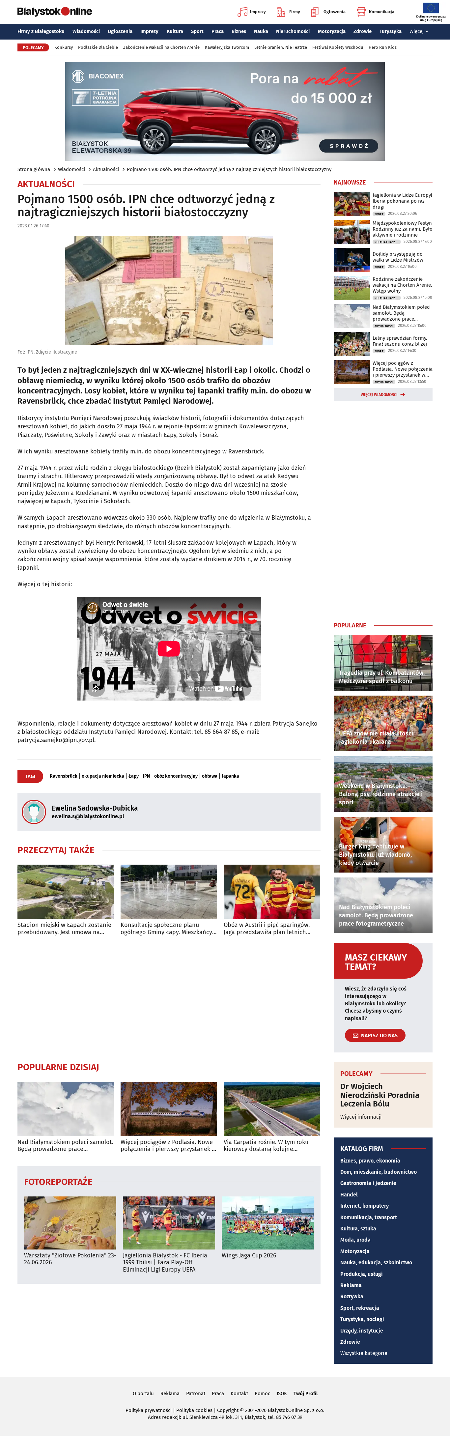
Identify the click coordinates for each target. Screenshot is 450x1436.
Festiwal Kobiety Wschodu (337, 47)
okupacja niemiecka (103, 776)
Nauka (261, 31)
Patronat (195, 1393)
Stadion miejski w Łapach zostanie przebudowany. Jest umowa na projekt (64, 929)
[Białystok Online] (54, 12)
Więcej (416, 31)
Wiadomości (86, 31)
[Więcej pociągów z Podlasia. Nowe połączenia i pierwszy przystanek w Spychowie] (169, 1109)
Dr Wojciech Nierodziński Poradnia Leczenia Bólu (379, 1095)
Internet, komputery (364, 1206)
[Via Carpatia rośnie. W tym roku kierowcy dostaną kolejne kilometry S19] (272, 1109)
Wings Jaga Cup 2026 (249, 1255)
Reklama (351, 1285)
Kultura (175, 31)
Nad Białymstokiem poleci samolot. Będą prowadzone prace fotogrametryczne (65, 1146)
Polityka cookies (194, 1410)
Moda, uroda (355, 1240)
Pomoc (262, 1393)
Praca (217, 31)
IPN (146, 776)
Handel (349, 1195)
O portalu (143, 1393)
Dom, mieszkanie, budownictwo (378, 1172)
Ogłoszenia (334, 11)
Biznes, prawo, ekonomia (370, 1161)
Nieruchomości (293, 31)
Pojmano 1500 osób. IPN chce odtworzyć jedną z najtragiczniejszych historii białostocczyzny (229, 169)
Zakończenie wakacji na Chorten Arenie (161, 47)
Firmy (294, 11)
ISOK (282, 1393)
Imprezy (258, 11)
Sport (197, 31)
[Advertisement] (169, 998)
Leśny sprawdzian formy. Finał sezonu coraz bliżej (400, 341)
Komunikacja (381, 11)
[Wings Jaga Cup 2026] (268, 1222)
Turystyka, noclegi (362, 1319)
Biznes (239, 31)
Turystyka (391, 31)
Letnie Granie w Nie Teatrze (280, 47)
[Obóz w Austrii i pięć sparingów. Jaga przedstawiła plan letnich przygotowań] (272, 892)
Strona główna (33, 169)
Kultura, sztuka (358, 1228)
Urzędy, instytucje (361, 1331)
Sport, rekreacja (359, 1308)
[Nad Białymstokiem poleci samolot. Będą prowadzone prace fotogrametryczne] (65, 1109)
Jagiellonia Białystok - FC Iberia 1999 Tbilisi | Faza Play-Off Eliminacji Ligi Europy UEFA (165, 1262)
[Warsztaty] (70, 1222)
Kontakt (239, 1393)
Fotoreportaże (58, 1181)
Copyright (228, 1410)
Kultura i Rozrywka (388, 242)
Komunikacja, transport (368, 1217)
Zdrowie (362, 31)
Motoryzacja (332, 31)
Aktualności (106, 169)
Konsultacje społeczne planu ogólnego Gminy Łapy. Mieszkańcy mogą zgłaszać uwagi (166, 929)
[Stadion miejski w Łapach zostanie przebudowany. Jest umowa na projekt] (65, 892)
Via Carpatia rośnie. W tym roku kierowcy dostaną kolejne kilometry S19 (266, 1146)
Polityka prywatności (149, 1410)
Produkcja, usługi (361, 1274)
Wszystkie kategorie (363, 1353)
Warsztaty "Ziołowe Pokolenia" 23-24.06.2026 (70, 1259)
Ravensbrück (63, 776)
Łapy (133, 776)
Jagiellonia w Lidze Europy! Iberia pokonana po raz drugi (402, 201)
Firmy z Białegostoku (41, 31)
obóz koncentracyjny (176, 776)
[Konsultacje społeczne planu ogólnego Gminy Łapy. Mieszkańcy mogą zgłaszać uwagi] (169, 892)
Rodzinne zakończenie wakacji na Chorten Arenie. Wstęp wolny (402, 285)
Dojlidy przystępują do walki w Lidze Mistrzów (398, 257)
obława (209, 776)
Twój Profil (306, 1393)
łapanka (230, 776)
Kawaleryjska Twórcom (227, 47)
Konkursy (63, 47)
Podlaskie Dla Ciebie (98, 47)
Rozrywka (351, 1296)
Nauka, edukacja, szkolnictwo (376, 1262)
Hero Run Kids (383, 47)
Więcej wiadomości (379, 394)
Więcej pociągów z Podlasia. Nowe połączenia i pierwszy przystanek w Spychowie (168, 1146)
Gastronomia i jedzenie (368, 1183)
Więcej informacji (361, 1117)
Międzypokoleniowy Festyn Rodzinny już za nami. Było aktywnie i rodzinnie (403, 229)
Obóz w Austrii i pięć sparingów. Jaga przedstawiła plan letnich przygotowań (267, 929)
